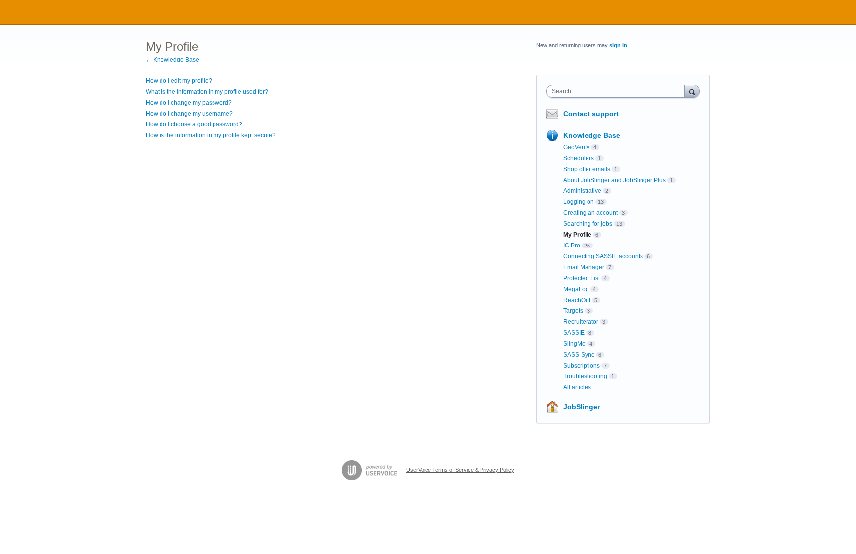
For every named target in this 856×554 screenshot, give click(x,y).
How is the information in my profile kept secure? (211, 135)
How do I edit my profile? (179, 80)
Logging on (578, 201)
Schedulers (578, 158)
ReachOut (576, 300)
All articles (577, 387)
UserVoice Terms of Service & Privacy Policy (460, 470)
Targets (573, 311)
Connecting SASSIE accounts (603, 256)
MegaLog (576, 289)
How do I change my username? (189, 113)
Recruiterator (580, 321)
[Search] (692, 91)
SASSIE (574, 332)
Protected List (581, 278)
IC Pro (571, 245)
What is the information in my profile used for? (207, 91)
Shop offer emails (586, 169)
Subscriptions (581, 365)
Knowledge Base (591, 135)
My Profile (577, 234)
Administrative (582, 190)
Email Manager (583, 267)
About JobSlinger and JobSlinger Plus (614, 180)
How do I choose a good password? (194, 124)
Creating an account (590, 212)
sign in (618, 45)
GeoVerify (576, 147)
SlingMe (574, 343)
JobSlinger (581, 407)
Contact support (591, 113)
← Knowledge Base (172, 59)
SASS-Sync (578, 354)
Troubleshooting (585, 376)
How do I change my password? (189, 102)
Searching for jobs (587, 223)
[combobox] (618, 91)
